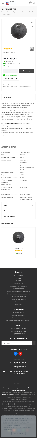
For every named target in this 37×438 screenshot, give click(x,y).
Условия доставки (18, 315)
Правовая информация (18, 286)
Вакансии (18, 304)
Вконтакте (16, 354)
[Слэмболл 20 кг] (18, 30)
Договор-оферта (19, 289)
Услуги (18, 325)
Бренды (18, 278)
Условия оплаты (18, 312)
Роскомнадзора (8, 395)
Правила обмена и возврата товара (18, 320)
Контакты (18, 302)
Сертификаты (18, 283)
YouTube (20, 354)
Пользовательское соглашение (18, 294)
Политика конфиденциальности (18, 291)
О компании (18, 275)
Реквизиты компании (18, 296)
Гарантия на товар (18, 318)
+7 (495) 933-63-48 (19, 363)
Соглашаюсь (18, 433)
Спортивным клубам (18, 328)
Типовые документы (18, 299)
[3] (8, 49)
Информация (18, 309)
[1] (4, 49)
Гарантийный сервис (18, 331)
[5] (12, 49)
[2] (6, 49)
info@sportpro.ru (20, 367)
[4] (10, 49)
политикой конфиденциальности (11, 426)
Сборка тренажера (18, 334)
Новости (18, 281)
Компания (18, 272)
